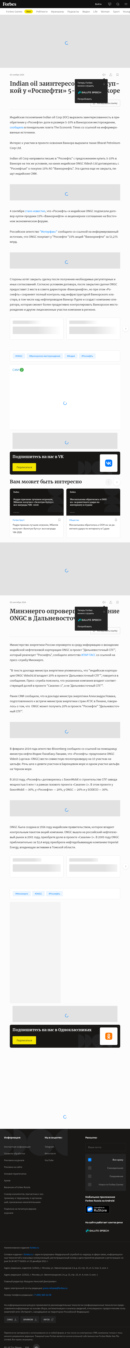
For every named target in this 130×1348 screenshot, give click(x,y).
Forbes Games (20, 11)
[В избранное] (59, 448)
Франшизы (59, 11)
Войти (98, 4)
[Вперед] (125, 256)
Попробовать (85, 80)
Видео (88, 11)
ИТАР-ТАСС (88, 583)
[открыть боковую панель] (109, 4)
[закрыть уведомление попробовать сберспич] (104, 66)
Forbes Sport (18, 448)
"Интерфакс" (48, 187)
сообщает (93, 1158)
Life (97, 11)
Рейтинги (44, 11)
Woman (107, 11)
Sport (118, 11)
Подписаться (24, 395)
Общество (74, 448)
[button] (126, 4)
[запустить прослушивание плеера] (104, 57)
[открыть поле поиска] (118, 4)
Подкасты (75, 11)
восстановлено (54, 1194)
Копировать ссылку (107, 85)
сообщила (17, 109)
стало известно (35, 166)
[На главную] (9, 4)
